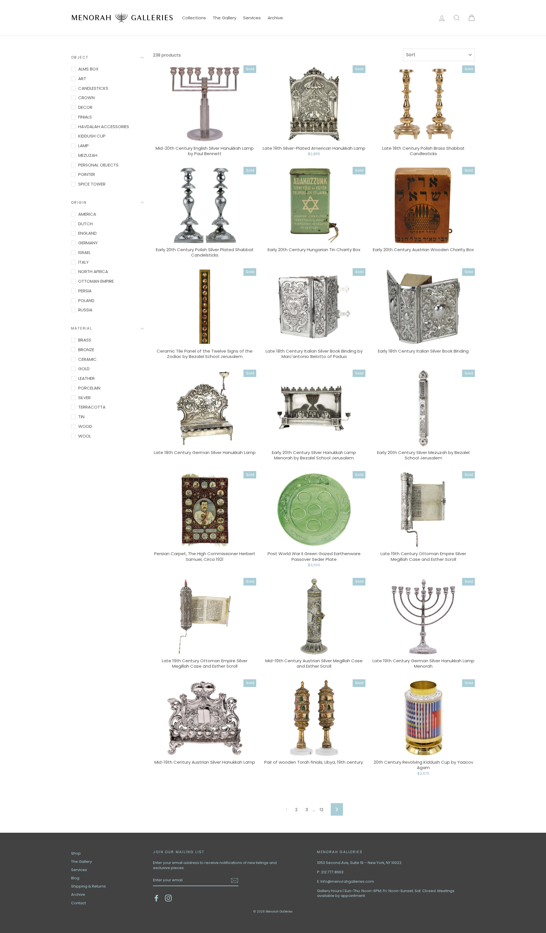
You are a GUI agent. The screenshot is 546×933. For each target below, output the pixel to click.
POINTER (86, 174)
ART (82, 79)
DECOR (85, 107)
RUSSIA (85, 310)
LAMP (83, 146)
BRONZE (86, 350)
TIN (81, 417)
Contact (78, 903)
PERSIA (85, 291)
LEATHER (86, 378)
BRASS (84, 340)
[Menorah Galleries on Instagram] (168, 898)
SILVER (84, 398)
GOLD (84, 369)
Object (79, 57)
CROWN (86, 98)
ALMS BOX (88, 69)
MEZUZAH (87, 155)
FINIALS (85, 117)
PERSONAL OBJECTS (98, 165)
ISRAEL (84, 252)
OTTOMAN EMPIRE (96, 281)
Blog (75, 878)
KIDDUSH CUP (92, 136)
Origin (79, 202)
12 (321, 810)
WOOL (84, 436)
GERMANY (88, 243)
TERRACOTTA (92, 407)
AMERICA (87, 214)
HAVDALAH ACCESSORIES (103, 127)
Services (252, 18)
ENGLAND (87, 233)
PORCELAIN (89, 388)
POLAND (86, 300)
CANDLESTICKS (93, 88)
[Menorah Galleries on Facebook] (156, 898)
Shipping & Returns (88, 886)
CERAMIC (87, 359)
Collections (194, 18)
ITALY (83, 262)
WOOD (85, 426)
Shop (76, 853)
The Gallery (224, 18)
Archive (275, 18)
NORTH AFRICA (93, 271)
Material (81, 328)
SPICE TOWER (92, 184)
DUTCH (85, 224)
